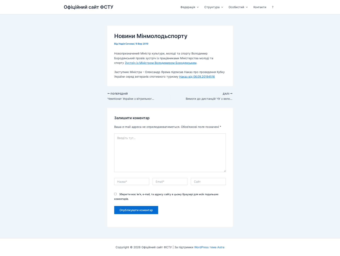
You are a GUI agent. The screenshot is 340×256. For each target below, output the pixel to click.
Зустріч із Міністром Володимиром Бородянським (160, 63)
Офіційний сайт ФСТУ (88, 7)
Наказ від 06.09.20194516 (197, 76)
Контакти (259, 7)
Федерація (187, 7)
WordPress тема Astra (209, 247)
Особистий (236, 7)
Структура (212, 7)
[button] (197, 7)
